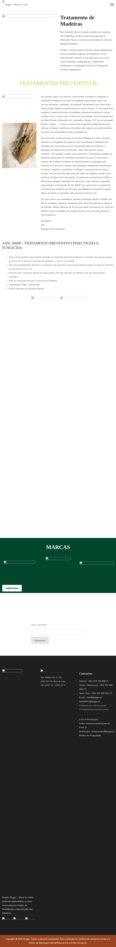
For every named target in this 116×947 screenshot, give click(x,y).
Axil (42, 225)
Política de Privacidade (90, 735)
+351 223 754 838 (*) (98, 681)
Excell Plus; (34, 284)
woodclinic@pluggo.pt (89, 701)
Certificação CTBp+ (18, 284)
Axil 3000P (46, 221)
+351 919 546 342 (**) (101, 693)
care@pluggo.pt (94, 697)
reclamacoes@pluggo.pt (102, 731)
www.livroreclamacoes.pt (98, 723)
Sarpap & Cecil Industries (53, 229)
